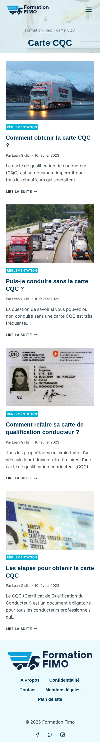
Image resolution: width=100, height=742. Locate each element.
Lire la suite (21, 191)
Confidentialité (64, 680)
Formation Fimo (38, 30)
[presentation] (50, 90)
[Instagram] (62, 735)
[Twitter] (50, 735)
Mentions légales (63, 689)
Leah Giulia (21, 155)
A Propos (30, 680)
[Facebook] (37, 735)
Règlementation (22, 127)
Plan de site (50, 699)
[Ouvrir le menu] (88, 10)
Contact (27, 689)
